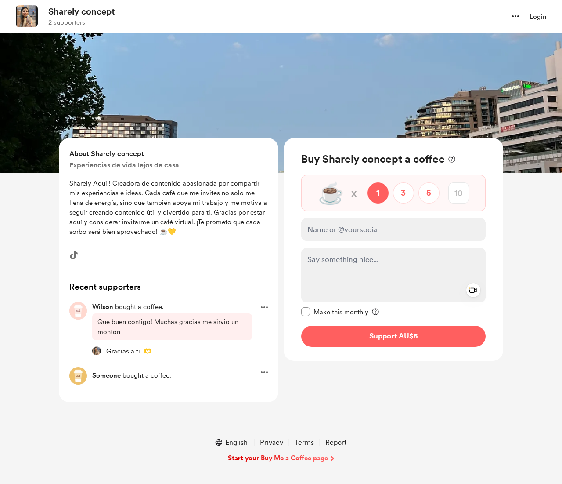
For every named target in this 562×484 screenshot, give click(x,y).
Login (538, 17)
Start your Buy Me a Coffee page (278, 458)
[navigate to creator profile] (27, 16)
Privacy (271, 442)
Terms (304, 442)
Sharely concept (81, 11)
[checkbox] (334, 311)
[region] (393, 249)
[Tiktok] (73, 255)
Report (335, 442)
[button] (515, 16)
